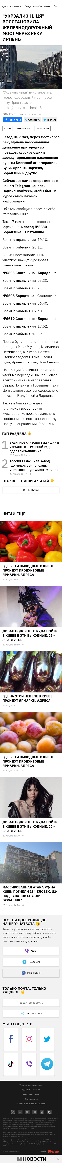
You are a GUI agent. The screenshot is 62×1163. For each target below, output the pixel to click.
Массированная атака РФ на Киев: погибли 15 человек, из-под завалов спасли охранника (29, 893)
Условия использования (31, 1085)
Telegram (34, 961)
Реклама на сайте (31, 1094)
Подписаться (33, 1013)
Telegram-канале (29, 185)
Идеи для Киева (11, 6)
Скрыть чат (31, 490)
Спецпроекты (31, 1099)
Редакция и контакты (31, 1089)
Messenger (34, 972)
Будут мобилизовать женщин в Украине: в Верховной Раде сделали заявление (34, 447)
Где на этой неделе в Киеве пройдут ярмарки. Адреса (27, 698)
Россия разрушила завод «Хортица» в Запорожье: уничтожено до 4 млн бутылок (34, 466)
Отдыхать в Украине (37, 6)
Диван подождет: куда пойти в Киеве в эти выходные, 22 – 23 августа (30, 826)
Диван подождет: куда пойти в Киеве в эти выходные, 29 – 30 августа (30, 635)
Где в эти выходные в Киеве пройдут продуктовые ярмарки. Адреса (28, 570)
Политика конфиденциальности (31, 1103)
